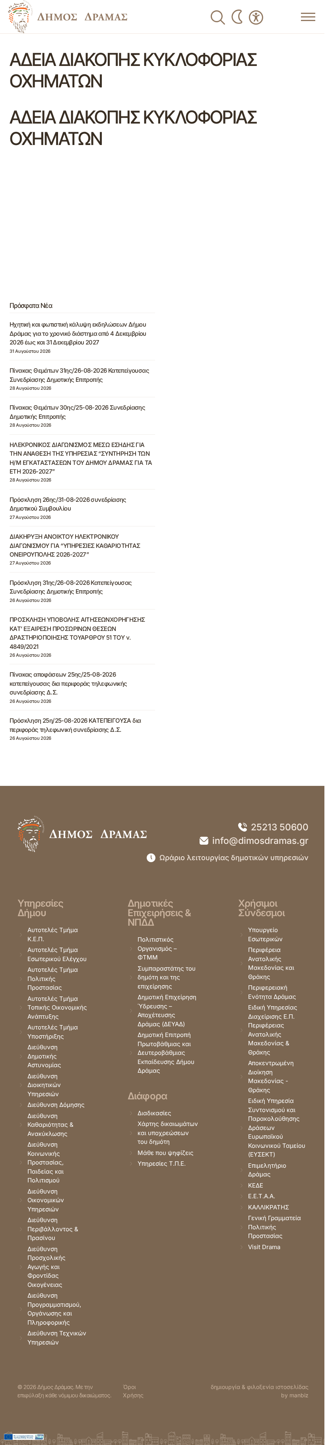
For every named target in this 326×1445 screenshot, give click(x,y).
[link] (67, 16)
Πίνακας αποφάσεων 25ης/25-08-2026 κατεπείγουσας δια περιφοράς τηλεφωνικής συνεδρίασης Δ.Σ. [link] (68, 683)
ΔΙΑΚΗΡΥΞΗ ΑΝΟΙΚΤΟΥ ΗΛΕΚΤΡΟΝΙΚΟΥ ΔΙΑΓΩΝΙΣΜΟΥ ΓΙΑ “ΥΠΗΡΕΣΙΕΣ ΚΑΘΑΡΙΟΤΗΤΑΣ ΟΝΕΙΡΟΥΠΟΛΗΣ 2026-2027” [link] (75, 545)
